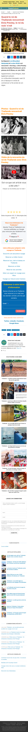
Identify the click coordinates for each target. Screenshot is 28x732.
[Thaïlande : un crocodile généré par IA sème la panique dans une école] (14, 413)
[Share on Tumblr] (21, 57)
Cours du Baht (4, 546)
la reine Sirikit (15, 63)
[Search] (26, 8)
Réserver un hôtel (14, 266)
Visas (25, 3)
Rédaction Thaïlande (7, 28)
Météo (10, 3)
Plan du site (19, 724)
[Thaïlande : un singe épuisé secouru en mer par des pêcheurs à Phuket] (14, 435)
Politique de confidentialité (9, 723)
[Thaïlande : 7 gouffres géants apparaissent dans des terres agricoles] (14, 368)
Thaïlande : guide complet (9, 1)
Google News (14, 323)
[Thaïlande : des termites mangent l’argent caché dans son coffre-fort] (14, 480)
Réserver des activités (14, 270)
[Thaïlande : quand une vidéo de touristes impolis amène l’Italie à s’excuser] (14, 390)
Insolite (8, 12)
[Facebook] (10, 5)
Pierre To (19, 348)
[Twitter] (12, 5)
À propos (8, 724)
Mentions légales (21, 723)
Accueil (2, 12)
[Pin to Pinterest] (15, 57)
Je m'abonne (20, 311)
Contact (13, 724)
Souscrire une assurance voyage (14, 254)
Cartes (17, 1)
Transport (20, 3)
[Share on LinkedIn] (18, 57)
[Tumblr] (17, 5)
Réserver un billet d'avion (14, 257)
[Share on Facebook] (8, 57)
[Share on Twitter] (11, 57)
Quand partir (5, 3)
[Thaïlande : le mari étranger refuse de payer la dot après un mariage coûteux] (14, 458)
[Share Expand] (24, 57)
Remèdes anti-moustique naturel (9, 662)
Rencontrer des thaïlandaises (8, 670)
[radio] (8, 212)
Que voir (22, 1)
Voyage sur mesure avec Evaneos (14, 279)
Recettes (15, 3)
